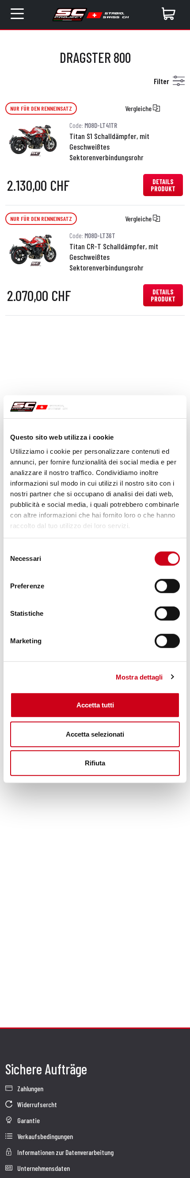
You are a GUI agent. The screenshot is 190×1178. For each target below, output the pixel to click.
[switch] (167, 586)
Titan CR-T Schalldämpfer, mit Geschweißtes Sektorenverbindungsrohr (113, 256)
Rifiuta (95, 763)
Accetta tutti (95, 705)
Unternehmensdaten (43, 1168)
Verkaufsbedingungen (44, 1136)
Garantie (28, 1120)
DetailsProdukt (163, 185)
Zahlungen (29, 1088)
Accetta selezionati (95, 734)
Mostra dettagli (139, 676)
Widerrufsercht (36, 1104)
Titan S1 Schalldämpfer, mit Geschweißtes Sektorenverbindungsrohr (109, 146)
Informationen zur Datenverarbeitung (65, 1152)
